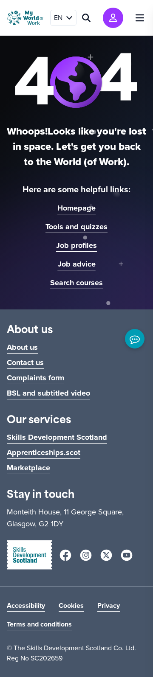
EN (58, 17)
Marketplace (28, 467)
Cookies (71, 605)
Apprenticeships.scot (43, 452)
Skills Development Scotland (57, 437)
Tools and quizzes (76, 226)
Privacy (108, 605)
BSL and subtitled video (48, 393)
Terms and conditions (39, 624)
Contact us (25, 362)
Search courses (76, 282)
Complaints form (35, 377)
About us (22, 347)
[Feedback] (134, 338)
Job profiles (76, 245)
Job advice (77, 264)
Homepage (76, 207)
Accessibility (26, 605)
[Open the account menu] (113, 18)
